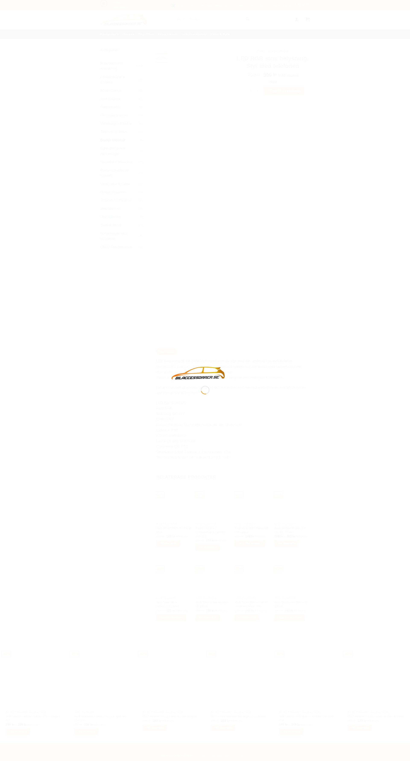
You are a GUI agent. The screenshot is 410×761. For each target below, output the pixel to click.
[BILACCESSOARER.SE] (198, 373)
